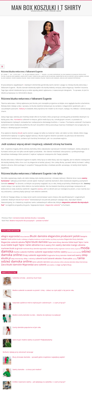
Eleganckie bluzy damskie (73, 239)
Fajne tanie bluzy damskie (58, 242)
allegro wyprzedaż (53, 74)
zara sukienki (40, 264)
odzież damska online (19, 78)
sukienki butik (41, 258)
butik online (12, 239)
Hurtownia (18, 119)
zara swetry (50, 265)
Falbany (22, 109)
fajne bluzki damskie (13, 76)
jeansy (40, 189)
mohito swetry (60, 251)
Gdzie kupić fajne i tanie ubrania (22, 244)
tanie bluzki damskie (52, 78)
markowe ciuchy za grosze (56, 249)
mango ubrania (78, 245)
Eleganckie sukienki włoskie (13, 242)
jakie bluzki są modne (48, 76)
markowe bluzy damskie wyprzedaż (35, 249)
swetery (11, 183)
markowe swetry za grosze (72, 248)
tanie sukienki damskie (41, 262)
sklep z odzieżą (29, 258)
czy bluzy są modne (57, 239)
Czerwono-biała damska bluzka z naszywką (29, 218)
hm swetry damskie (61, 245)
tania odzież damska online (36, 78)
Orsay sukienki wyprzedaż (34, 255)
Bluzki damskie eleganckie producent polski (55, 236)
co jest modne (45, 239)
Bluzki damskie (30, 74)
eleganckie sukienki (52, 205)
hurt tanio (25, 200)
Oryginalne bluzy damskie (57, 255)
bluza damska (24, 236)
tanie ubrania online (57, 262)
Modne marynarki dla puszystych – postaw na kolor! (29, 220)
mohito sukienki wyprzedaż (40, 251)
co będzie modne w (33, 239)
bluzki (20, 133)
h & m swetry (45, 245)
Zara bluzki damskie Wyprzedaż (70, 78)
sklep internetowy (17, 259)
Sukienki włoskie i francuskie (59, 258)
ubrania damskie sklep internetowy (76, 262)
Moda (37, 74)
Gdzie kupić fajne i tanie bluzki (30, 76)
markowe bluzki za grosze (65, 76)
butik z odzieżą (22, 239)
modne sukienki (20, 252)
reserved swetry (74, 255)
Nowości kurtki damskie (74, 252)
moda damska (79, 76)
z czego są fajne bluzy (63, 265)
